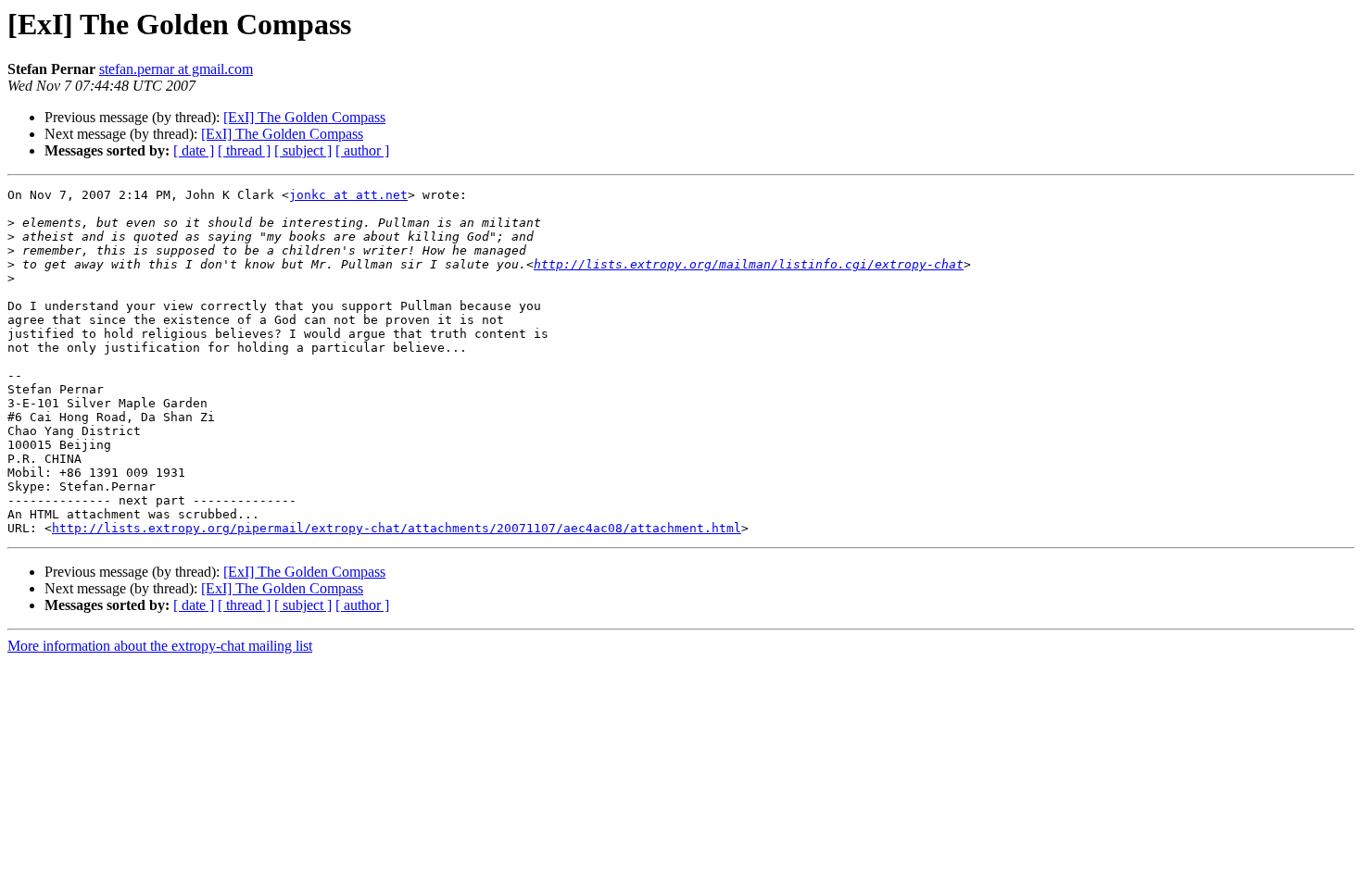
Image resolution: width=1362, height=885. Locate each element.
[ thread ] (244, 150)
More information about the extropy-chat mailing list (159, 646)
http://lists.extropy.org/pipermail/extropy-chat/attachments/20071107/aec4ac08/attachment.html (396, 528)
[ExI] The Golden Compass (304, 117)
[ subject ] (303, 150)
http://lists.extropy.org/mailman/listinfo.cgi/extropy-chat (749, 264)
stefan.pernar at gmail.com (176, 69)
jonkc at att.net (348, 195)
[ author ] (362, 150)
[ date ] (193, 150)
